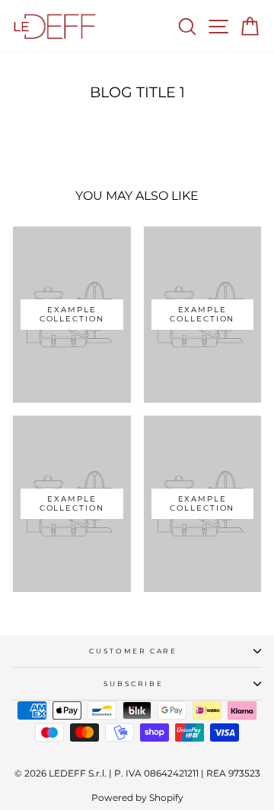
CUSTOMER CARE (133, 651)
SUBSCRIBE (134, 683)
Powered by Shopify (137, 797)
